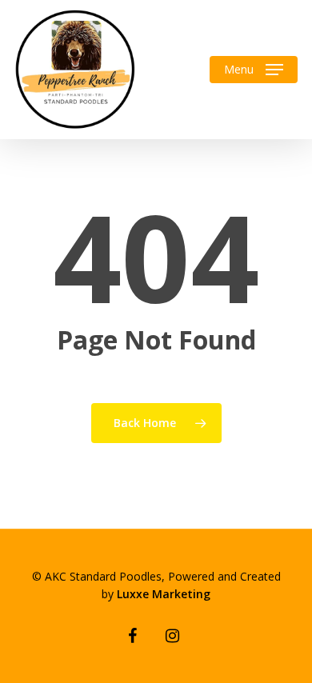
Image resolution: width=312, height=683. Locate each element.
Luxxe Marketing (163, 593)
